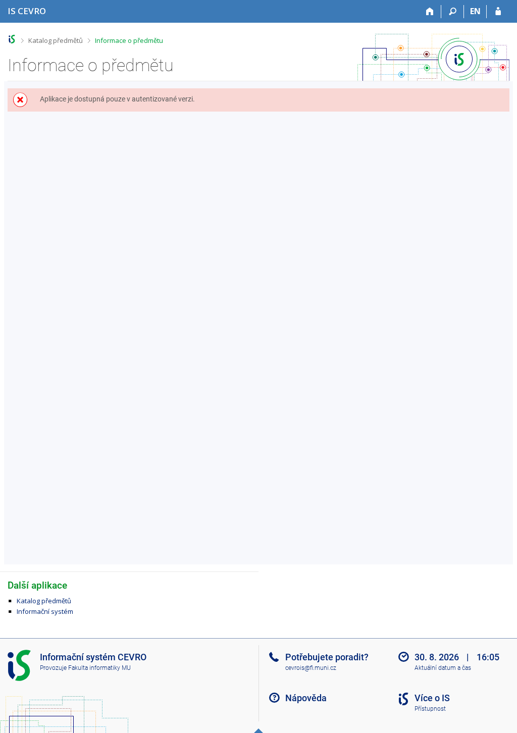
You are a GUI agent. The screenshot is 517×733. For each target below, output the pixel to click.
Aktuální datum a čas (443, 667)
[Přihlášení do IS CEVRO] (498, 11)
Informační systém (45, 611)
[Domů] (430, 11)
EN (475, 11)
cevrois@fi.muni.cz (310, 667)
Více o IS (432, 698)
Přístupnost (430, 708)
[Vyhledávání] (452, 11)
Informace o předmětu (129, 40)
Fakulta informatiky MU (99, 667)
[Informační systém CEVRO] (12, 39)
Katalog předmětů (55, 40)
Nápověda (306, 698)
